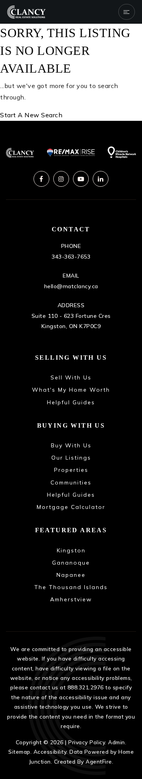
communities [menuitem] (71, 482)
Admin (116, 742)
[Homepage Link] (26, 11)
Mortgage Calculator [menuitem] (71, 507)
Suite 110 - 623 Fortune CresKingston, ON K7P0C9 (71, 320)
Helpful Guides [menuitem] (71, 402)
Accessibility (50, 751)
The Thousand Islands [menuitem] (71, 587)
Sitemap (19, 751)
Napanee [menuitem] (71, 574)
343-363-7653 (71, 256)
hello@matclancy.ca (71, 286)
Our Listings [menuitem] (71, 457)
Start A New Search (31, 115)
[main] (71, 72)
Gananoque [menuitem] (71, 562)
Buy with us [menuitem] (71, 445)
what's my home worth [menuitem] (71, 389)
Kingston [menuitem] (71, 550)
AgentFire (99, 761)
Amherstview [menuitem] (71, 599)
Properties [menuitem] (71, 469)
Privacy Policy (86, 742)
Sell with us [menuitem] (71, 377)
